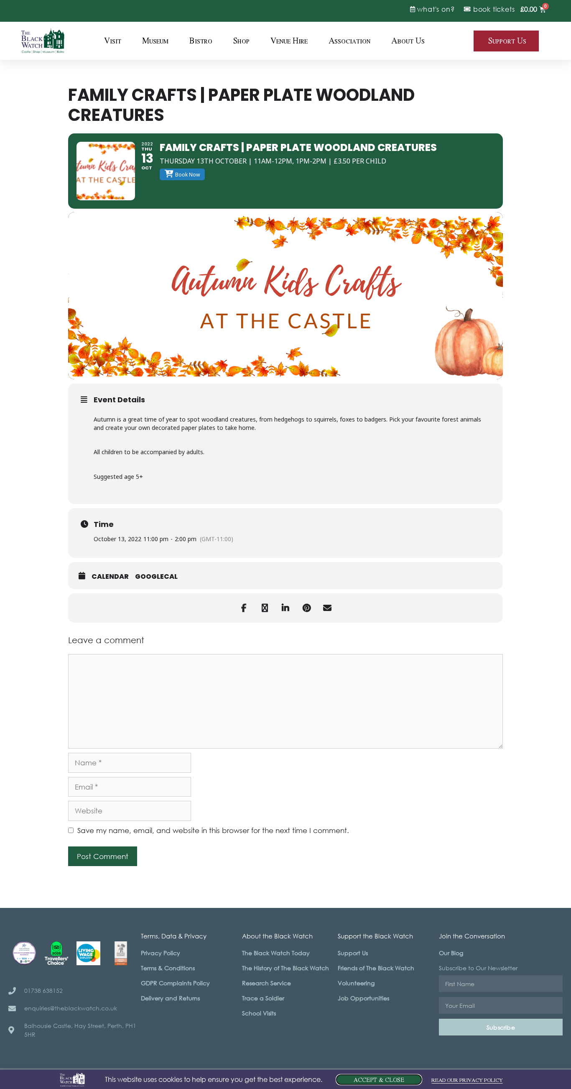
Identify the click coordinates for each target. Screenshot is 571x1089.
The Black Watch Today (276, 953)
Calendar (110, 577)
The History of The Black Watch (285, 968)
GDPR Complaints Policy (175, 983)
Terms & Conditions (168, 968)
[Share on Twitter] (264, 608)
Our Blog (451, 953)
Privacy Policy (160, 953)
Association (349, 41)
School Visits (259, 1013)
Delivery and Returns (170, 998)
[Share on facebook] (243, 608)
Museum (155, 41)
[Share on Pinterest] (306, 608)
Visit (112, 41)
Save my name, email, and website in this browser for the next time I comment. (213, 830)
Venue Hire (289, 41)
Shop (241, 41)
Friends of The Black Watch (376, 968)
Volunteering (356, 983)
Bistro (200, 41)
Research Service (266, 983)
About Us (408, 41)
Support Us (353, 953)
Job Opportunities (363, 998)
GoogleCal (156, 577)
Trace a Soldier (263, 998)
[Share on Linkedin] (285, 608)
